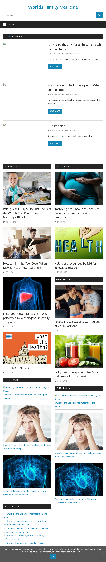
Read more (54, 67)
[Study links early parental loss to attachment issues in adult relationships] (27, 441)
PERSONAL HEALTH (13, 167)
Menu (11, 24)
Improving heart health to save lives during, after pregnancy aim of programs (77, 213)
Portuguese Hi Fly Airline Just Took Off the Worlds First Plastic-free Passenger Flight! (27, 213)
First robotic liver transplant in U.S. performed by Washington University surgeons (26, 318)
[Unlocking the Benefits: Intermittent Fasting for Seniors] (27, 391)
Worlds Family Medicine (53, 7)
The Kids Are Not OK (16, 368)
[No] (102, 553)
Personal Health (72, 53)
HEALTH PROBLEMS (65, 167)
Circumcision (56, 126)
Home (7, 36)
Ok (53, 556)
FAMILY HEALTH (63, 279)
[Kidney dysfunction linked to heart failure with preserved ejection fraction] (27, 487)
